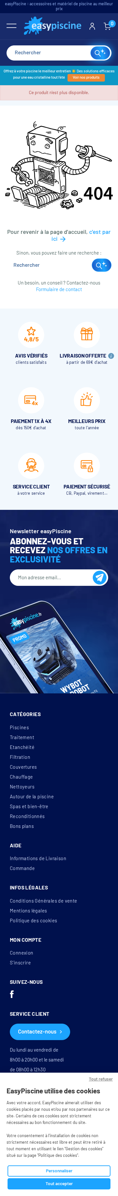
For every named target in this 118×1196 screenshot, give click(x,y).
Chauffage (21, 777)
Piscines (19, 727)
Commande (22, 868)
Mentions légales (28, 910)
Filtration (20, 757)
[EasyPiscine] (52, 26)
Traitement (22, 737)
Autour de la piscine (32, 796)
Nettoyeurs (22, 786)
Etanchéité (22, 747)
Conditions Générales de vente (43, 901)
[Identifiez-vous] (92, 26)
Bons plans (22, 826)
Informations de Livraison (38, 858)
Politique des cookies (33, 920)
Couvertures (23, 767)
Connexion (21, 953)
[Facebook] (12, 995)
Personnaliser (59, 1170)
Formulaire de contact (59, 289)
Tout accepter (59, 1183)
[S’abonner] (100, 578)
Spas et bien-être (29, 806)
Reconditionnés (27, 816)
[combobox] (59, 53)
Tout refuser (101, 1079)
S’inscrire (20, 962)
